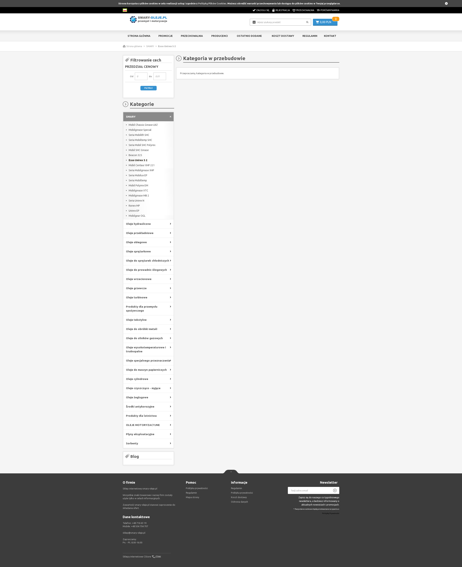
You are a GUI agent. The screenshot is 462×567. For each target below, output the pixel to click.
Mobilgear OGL (137, 215)
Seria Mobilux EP (138, 175)
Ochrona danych (239, 501)
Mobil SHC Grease (139, 150)
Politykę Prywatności (330, 514)
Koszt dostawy (283, 35)
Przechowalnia (305, 10)
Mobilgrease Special (140, 129)
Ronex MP (134, 205)
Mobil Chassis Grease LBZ (143, 124)
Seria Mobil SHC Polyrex (142, 145)
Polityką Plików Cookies (212, 3)
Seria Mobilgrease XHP (141, 170)
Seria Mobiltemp (138, 180)
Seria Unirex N (136, 200)
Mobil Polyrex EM (138, 185)
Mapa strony (192, 497)
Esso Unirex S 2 (138, 160)
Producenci (219, 35)
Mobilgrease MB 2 (139, 195)
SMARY (150, 46)
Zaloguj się (262, 10)
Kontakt (330, 35)
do (150, 76)
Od (131, 76)
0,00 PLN (325, 22)
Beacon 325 (135, 155)
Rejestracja (283, 10)
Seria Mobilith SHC (139, 134)
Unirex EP (134, 210)
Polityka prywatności (242, 492)
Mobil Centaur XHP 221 (142, 165)
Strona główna (139, 35)
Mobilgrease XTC (138, 190)
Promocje (165, 35)
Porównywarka (330, 10)
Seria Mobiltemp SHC (140, 140)
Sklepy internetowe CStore (137, 556)
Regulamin (309, 35)
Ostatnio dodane (249, 35)
